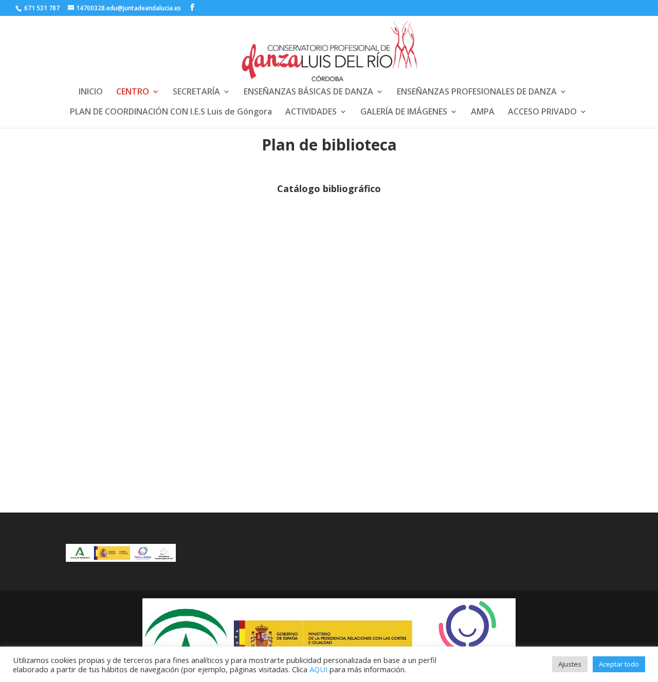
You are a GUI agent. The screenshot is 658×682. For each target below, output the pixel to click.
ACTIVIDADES (311, 112)
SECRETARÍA (196, 92)
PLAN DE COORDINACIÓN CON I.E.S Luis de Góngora (171, 112)
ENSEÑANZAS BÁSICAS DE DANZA (308, 92)
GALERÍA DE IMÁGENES (403, 112)
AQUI (318, 669)
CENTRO (132, 92)
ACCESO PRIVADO (542, 112)
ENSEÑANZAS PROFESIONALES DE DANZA (477, 92)
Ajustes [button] (569, 664)
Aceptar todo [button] (619, 664)
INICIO (91, 92)
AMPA (483, 112)
